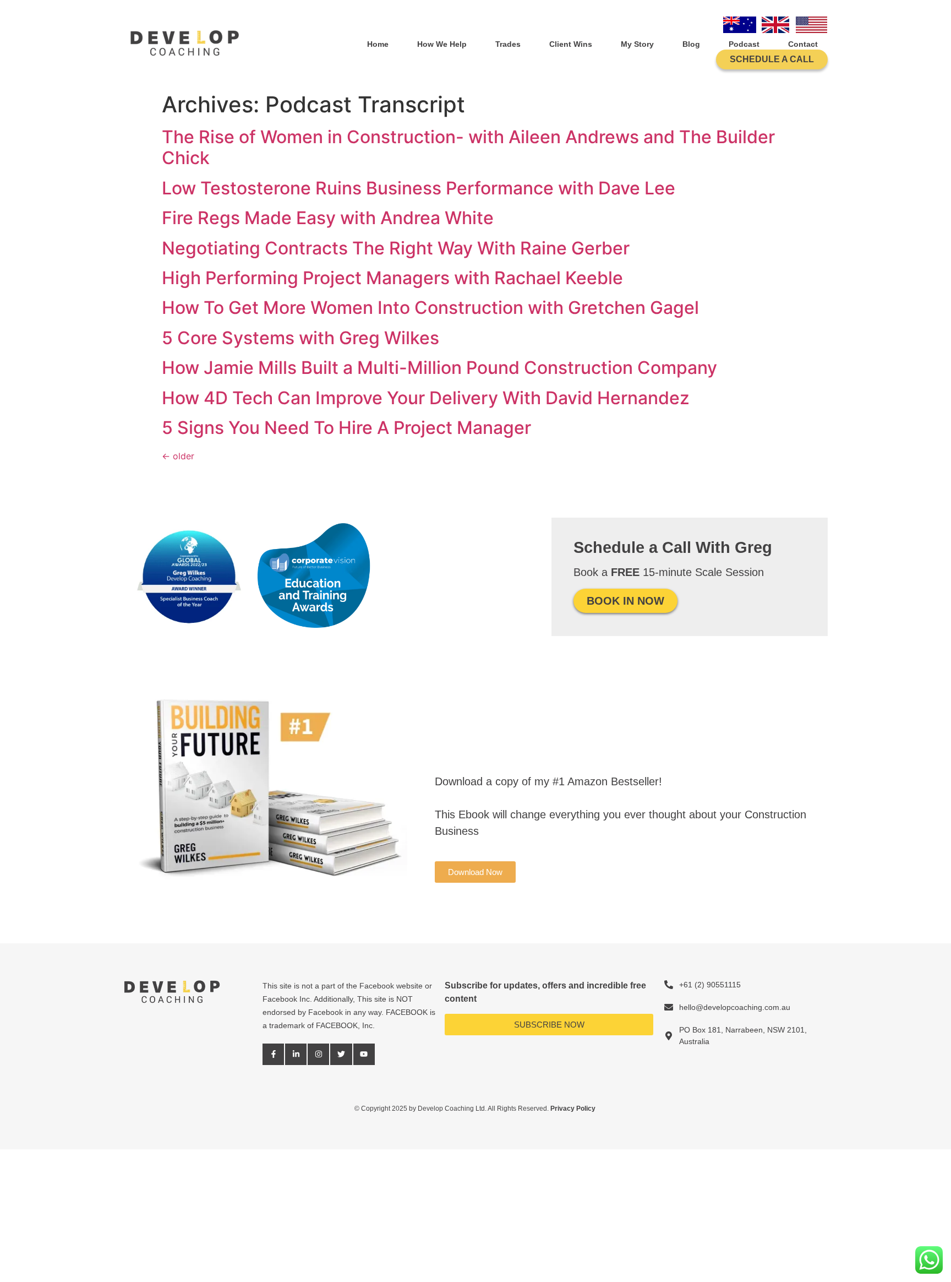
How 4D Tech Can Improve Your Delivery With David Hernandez (426, 398)
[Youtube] (364, 1054)
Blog (691, 44)
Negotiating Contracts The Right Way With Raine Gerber (396, 248)
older (178, 455)
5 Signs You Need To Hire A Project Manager (346, 427)
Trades (508, 44)
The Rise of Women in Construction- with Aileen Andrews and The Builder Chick (468, 147)
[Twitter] (341, 1054)
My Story (637, 44)
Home (378, 44)
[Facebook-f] (273, 1054)
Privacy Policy (573, 1108)
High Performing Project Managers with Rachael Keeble (392, 278)
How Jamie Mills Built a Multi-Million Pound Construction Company (439, 367)
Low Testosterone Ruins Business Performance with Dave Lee (418, 188)
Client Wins (570, 44)
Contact (803, 44)
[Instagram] (318, 1054)
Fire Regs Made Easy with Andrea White (328, 218)
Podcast (744, 44)
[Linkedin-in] (296, 1054)
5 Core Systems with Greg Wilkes (300, 338)
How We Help (442, 44)
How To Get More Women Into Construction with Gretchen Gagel (430, 307)
